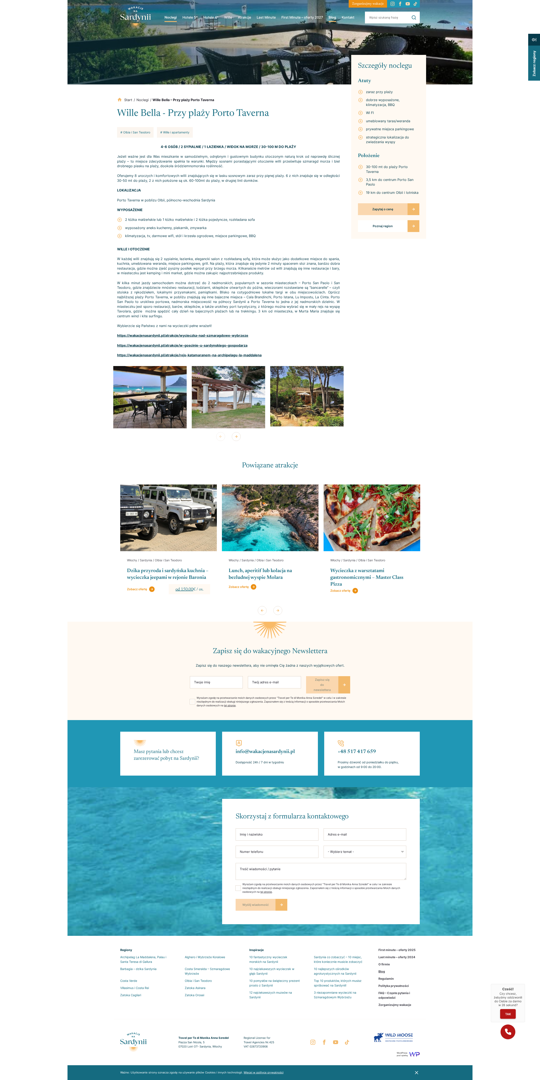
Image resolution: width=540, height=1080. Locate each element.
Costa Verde (128, 980)
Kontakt (348, 17)
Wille (228, 17)
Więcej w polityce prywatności (264, 1072)
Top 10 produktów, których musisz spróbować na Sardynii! (338, 983)
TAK (508, 1014)
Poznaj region (383, 226)
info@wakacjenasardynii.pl (265, 751)
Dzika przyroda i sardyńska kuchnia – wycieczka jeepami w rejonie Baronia (167, 574)
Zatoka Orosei (194, 995)
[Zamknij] (525, 984)
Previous (220, 436)
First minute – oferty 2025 (397, 950)
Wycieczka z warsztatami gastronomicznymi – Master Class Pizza (366, 577)
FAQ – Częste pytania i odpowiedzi (394, 995)
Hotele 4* (211, 17)
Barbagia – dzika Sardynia (138, 969)
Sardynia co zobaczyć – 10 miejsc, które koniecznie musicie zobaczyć (338, 959)
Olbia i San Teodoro (198, 980)
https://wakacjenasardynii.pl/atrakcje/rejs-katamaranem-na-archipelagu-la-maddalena (189, 355)
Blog (332, 17)
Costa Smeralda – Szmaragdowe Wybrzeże (207, 971)
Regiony (126, 950)
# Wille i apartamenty (174, 132)
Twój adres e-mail (265, 682)
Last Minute (266, 17)
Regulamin (386, 978)
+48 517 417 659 (357, 751)
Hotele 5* (190, 17)
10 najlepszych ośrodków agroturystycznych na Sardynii (335, 971)
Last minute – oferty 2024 (396, 957)
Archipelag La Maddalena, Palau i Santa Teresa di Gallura (143, 959)
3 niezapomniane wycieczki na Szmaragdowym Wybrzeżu (335, 995)
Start (128, 100)
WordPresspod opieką (402, 1054)
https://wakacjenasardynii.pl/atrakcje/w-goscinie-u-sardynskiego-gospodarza (182, 345)
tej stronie (230, 705)
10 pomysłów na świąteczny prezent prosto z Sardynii (274, 983)
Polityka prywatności (393, 986)
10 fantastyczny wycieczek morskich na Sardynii (268, 959)
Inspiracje (256, 950)
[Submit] (414, 17)
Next (236, 436)
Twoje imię (202, 682)
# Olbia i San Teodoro (135, 132)
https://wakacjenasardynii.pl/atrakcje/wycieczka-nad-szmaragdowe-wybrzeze (182, 335)
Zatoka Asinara (195, 988)
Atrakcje (244, 17)
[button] (508, 1031)
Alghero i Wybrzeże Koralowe (205, 957)
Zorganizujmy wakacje (368, 3)
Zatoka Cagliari (130, 995)
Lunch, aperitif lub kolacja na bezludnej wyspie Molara (260, 574)
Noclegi (171, 17)
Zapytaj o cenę (382, 209)
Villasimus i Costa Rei (134, 988)
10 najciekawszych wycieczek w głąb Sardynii (271, 971)
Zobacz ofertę (137, 589)
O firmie (384, 964)
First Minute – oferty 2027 (302, 17)
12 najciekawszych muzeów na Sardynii (270, 995)
